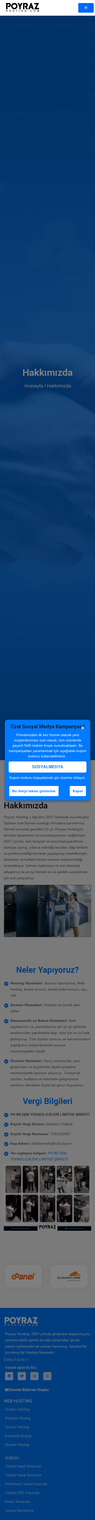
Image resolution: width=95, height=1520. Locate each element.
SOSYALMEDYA (47, 767)
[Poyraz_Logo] (22, 7)
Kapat (78, 791)
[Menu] (86, 8)
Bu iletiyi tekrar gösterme (33, 791)
